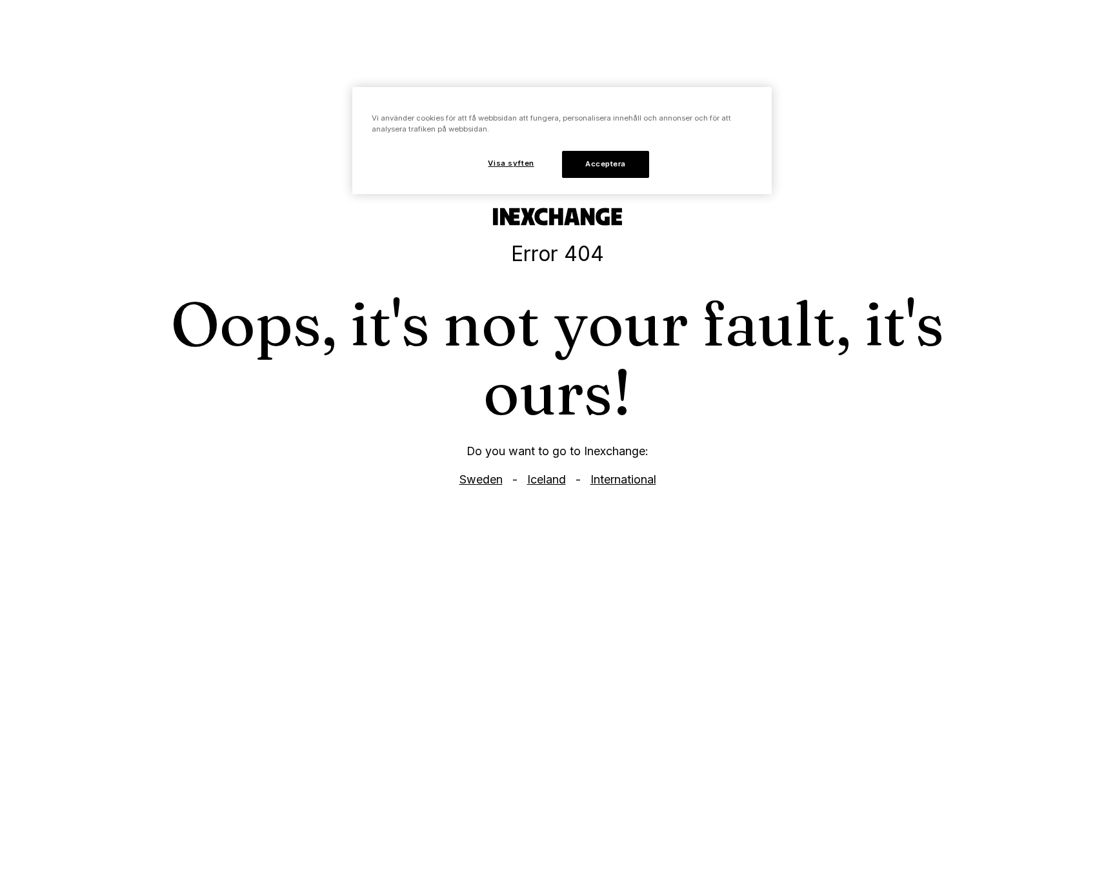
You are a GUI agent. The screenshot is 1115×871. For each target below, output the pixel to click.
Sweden (481, 479)
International (623, 479)
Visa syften (511, 163)
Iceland (546, 479)
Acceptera (605, 163)
